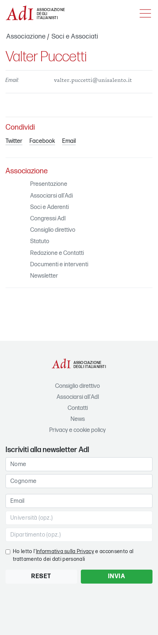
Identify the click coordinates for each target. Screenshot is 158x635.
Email (69, 141)
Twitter (14, 141)
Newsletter (44, 276)
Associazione (26, 36)
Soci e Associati (74, 36)
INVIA (117, 576)
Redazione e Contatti (57, 253)
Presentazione (48, 184)
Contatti (78, 408)
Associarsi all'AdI (78, 397)
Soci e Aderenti (49, 207)
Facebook (42, 141)
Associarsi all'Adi (51, 195)
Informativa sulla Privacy (65, 551)
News (78, 419)
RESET (41, 576)
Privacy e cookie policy (77, 430)
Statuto (39, 241)
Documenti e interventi (59, 264)
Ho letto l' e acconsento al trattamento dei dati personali (73, 555)
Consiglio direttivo (52, 230)
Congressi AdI (48, 218)
